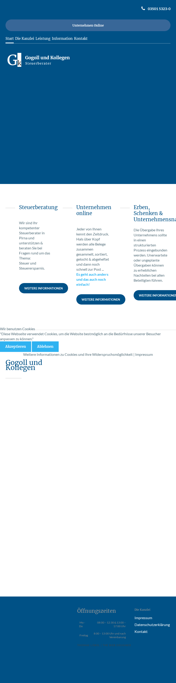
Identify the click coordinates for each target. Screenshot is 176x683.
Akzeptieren (15, 346)
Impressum (144, 354)
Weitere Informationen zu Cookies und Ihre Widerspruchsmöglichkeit (78, 354)
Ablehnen (45, 346)
